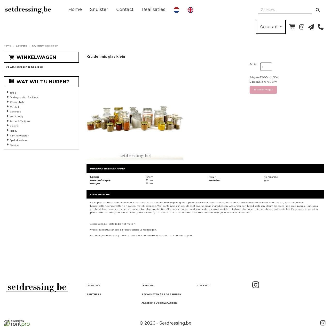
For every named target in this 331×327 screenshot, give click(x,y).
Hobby (13, 130)
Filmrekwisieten (19, 135)
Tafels (13, 92)
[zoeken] (317, 10)
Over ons (93, 285)
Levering (148, 285)
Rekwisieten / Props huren (161, 294)
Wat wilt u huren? (42, 82)
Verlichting (16, 116)
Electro (14, 126)
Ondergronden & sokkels (24, 97)
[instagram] (302, 27)
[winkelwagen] (292, 27)
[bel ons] (320, 27)
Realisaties (153, 9)
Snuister (99, 9)
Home (75, 9)
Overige (14, 145)
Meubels (15, 107)
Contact (125, 9)
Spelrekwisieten (19, 140)
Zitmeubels (17, 102)
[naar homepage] (28, 10)
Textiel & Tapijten (20, 121)
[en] (190, 10)
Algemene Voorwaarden (159, 303)
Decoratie (21, 45)
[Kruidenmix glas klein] (135, 111)
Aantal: (254, 64)
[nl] (176, 10)
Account (269, 26)
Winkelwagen (36, 57)
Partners (94, 294)
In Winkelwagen (263, 89)
